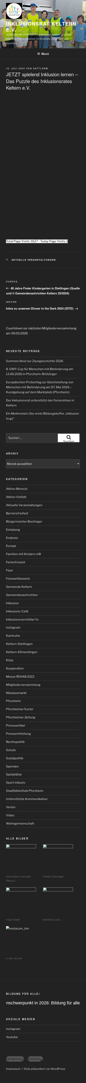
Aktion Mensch (16, 489)
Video (10, 815)
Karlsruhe (13, 636)
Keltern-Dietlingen (19, 644)
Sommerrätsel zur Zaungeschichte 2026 (34, 361)
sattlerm (40, 68)
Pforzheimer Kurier (19, 709)
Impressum (13, 1068)
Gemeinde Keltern (19, 587)
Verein (10, 807)
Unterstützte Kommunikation (27, 799)
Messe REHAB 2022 (20, 676)
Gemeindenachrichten (22, 595)
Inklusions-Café (17, 611)
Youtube (12, 1037)
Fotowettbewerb (18, 578)
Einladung (13, 530)
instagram (13, 627)
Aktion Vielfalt (16, 497)
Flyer (9, 570)
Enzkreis (12, 538)
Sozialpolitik (14, 758)
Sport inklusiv (15, 782)
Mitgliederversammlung (23, 685)
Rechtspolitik (15, 742)
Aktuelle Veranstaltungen (34, 259)
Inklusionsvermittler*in (22, 619)
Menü (45, 54)
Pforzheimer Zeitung (20, 717)
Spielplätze (14, 774)
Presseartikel (15, 725)
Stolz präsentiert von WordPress (44, 1068)
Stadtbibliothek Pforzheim (24, 791)
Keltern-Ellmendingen (21, 652)
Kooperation (15, 668)
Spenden (12, 766)
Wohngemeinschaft (20, 823)
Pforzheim (13, 701)
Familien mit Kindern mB (23, 554)
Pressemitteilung (18, 734)
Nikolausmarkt (16, 693)
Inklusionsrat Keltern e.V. (41, 26)
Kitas (9, 660)
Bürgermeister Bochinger (24, 521)
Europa (11, 546)
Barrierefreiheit (17, 513)
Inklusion (12, 603)
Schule (11, 750)
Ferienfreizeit (15, 562)
